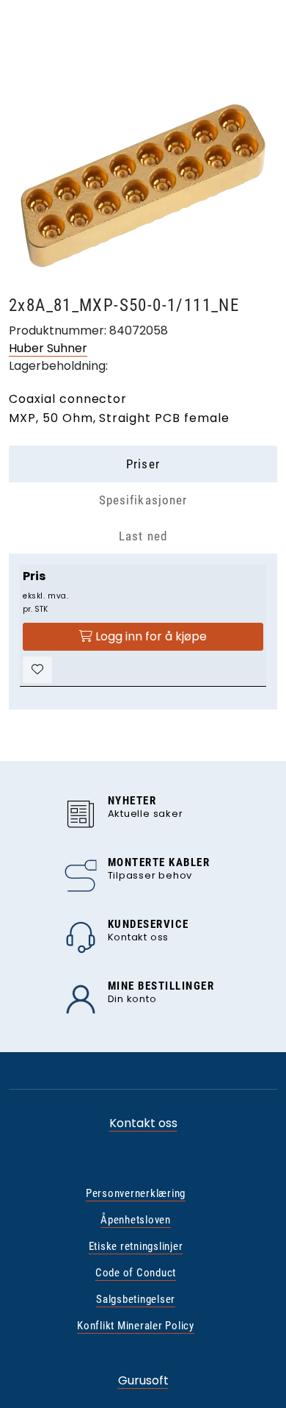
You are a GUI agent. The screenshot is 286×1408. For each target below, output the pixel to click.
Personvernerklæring (136, 1193)
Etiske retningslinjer (136, 1246)
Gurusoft (143, 1380)
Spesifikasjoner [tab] (142, 500)
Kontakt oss (143, 1123)
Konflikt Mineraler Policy (135, 1325)
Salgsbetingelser (135, 1299)
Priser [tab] (142, 464)
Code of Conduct (135, 1272)
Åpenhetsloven (135, 1219)
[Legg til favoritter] (37, 670)
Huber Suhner (48, 348)
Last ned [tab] (142, 536)
